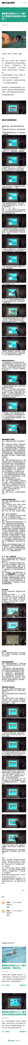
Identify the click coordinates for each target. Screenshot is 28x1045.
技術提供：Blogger (15, 1040)
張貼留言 (7, 985)
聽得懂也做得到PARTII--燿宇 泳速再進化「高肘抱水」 (15, 966)
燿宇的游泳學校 (8, 2)
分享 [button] (23, 890)
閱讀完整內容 (23, 985)
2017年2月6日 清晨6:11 (17, 902)
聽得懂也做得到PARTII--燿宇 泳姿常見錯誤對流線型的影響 (15, 1013)
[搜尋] (21, 3)
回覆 (8, 907)
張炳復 (8, 902)
